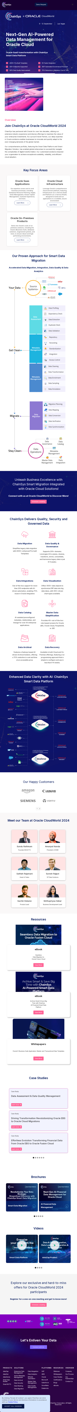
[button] (72, 4)
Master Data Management (32, 1382)
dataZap (6, 1371)
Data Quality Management (32, 1386)
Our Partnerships (69, 1377)
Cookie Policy (13, 1402)
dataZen (6, 1374)
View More (38, 965)
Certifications (58, 1380)
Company (68, 1371)
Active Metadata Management (19, 1376)
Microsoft (45, 1380)
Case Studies (58, 1377)
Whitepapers (58, 1374)
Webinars (57, 1371)
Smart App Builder (6, 1380)
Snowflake (45, 1385)
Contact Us (69, 1381)
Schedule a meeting (38, 501)
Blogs (55, 1382)
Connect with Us (38, 1347)
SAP (43, 1371)
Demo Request (41, 4)
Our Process (69, 1374)
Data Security (18, 1383)
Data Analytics (32, 1374)
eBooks (56, 1385)
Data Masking (18, 1386)
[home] (7, 4)
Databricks (45, 1388)
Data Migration (19, 1388)
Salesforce (45, 1382)
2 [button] (39, 808)
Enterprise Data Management (19, 1372)
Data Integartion (33, 1371)
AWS (43, 1374)
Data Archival (18, 1380)
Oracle (44, 1377)
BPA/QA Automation (31, 1377)
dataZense (6, 1377)
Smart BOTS (7, 1384)
